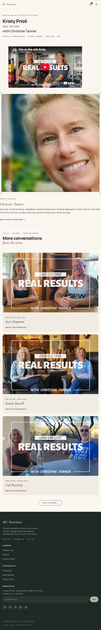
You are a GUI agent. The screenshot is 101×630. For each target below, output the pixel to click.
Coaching (7, 570)
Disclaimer (20, 625)
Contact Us (8, 550)
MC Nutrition (9, 4)
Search (6, 554)
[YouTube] (10, 607)
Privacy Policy (9, 559)
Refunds (28, 625)
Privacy (5, 625)
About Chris (8, 579)
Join (94, 599)
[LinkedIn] (20, 607)
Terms (12, 625)
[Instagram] (5, 607)
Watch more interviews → (12, 219)
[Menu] (96, 4)
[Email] (26, 607)
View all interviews (49, 503)
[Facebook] (15, 607)
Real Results (8, 575)
